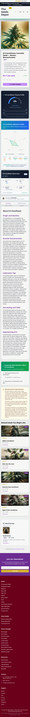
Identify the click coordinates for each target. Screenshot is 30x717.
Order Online (16, 84)
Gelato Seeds (4, 643)
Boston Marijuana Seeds (18, 549)
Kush (2, 600)
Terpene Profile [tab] (8, 205)
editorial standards (20, 199)
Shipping (3, 702)
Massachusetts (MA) (6, 619)
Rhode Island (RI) (5, 621)
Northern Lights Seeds (7, 649)
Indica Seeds (4, 597)
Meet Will (3, 669)
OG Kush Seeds (5, 636)
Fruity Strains (4, 611)
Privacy (3, 697)
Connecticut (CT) (5, 623)
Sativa (2, 602)
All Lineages (4, 632)
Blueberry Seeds (5, 651)
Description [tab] (8, 203)
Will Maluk (14, 197)
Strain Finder (4, 660)
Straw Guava (7, 536)
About (2, 691)
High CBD (3, 591)
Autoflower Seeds (5, 586)
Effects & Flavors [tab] (22, 203)
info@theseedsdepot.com (9, 682)
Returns (3, 700)
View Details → (6, 543)
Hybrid (3, 595)
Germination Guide (6, 662)
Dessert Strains (5, 608)
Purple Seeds (4, 640)
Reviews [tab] (22, 205)
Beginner (3, 588)
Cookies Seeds (5, 645)
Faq (2, 695)
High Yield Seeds (5, 606)
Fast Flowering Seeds (6, 604)
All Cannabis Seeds (6, 584)
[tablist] (15, 203)
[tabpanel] (15, 282)
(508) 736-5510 (6, 680)
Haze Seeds (4, 638)
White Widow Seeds (6, 647)
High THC (3, 593)
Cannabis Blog (5, 664)
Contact (3, 693)
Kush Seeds (4, 634)
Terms (2, 704)
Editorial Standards (6, 666)
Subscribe (15, 571)
